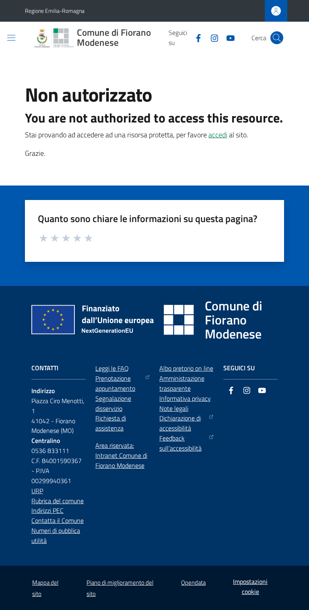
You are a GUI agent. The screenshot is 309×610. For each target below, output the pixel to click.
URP (37, 491)
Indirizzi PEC (47, 510)
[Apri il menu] (11, 38)
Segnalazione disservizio (113, 403)
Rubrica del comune (57, 501)
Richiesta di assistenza (110, 423)
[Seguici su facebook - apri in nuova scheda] (195, 37)
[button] (277, 38)
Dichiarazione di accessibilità (180, 423)
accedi (217, 134)
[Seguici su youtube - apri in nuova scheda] (227, 37)
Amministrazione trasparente (181, 383)
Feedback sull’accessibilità (180, 443)
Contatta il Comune (57, 520)
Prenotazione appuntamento (115, 383)
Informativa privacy (185, 398)
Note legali (173, 408)
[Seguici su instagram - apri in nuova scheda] (211, 37)
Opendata (193, 582)
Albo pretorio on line (186, 368)
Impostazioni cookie (250, 586)
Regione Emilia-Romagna (54, 10)
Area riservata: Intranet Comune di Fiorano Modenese (121, 455)
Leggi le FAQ (112, 368)
